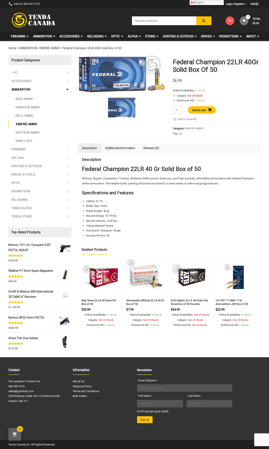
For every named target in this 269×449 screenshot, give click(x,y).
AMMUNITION (42, 36)
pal (180, 133)
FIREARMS (18, 36)
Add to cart (199, 110)
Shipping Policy (82, 386)
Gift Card (17, 158)
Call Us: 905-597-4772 (27, 3)
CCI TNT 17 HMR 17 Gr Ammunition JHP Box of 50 (232, 302)
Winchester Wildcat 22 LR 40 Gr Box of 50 (145, 302)
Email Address (148, 380)
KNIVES (206, 36)
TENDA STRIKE (21, 216)
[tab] (89, 148)
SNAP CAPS (24, 141)
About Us (78, 381)
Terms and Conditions (86, 391)
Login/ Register (235, 4)
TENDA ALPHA (21, 208)
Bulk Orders (80, 396)
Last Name (193, 395)
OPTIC (115, 36)
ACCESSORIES (69, 36)
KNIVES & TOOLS (23, 174)
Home (12, 48)
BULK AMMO (24, 99)
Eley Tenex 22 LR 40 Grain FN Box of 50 (99, 302)
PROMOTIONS (229, 36)
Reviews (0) (151, 148)
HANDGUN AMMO (28, 107)
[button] (185, 119)
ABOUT (251, 36)
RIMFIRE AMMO (50, 48)
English (199, 2)
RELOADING (95, 36)
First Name (144, 395)
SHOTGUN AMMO (28, 132)
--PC (14, 73)
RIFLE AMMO (24, 116)
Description (89, 148)
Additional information (120, 148)
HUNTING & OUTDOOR (178, 36)
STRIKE (150, 36)
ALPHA (133, 36)
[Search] (203, 20)
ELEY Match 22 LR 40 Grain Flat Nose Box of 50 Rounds (189, 302)
